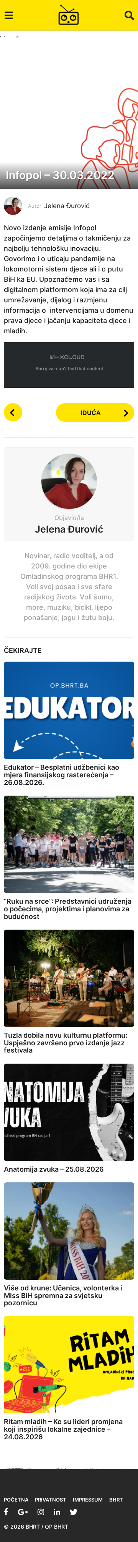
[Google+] (23, 1512)
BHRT (116, 1500)
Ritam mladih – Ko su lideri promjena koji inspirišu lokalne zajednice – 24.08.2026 (63, 1429)
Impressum (88, 1500)
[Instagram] (41, 1512)
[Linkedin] (57, 1512)
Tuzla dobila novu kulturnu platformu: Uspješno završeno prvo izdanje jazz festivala (65, 1042)
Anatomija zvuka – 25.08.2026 (54, 1169)
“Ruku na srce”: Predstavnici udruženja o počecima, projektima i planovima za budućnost (67, 908)
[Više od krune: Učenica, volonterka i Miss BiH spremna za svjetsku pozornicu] (69, 1231)
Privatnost (50, 1500)
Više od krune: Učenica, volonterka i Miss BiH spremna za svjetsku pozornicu (63, 1295)
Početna (16, 1500)
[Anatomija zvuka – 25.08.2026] (69, 1112)
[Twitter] (73, 1512)
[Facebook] (6, 1512)
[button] (8, 15)
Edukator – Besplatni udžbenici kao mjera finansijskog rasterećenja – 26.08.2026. (61, 774)
